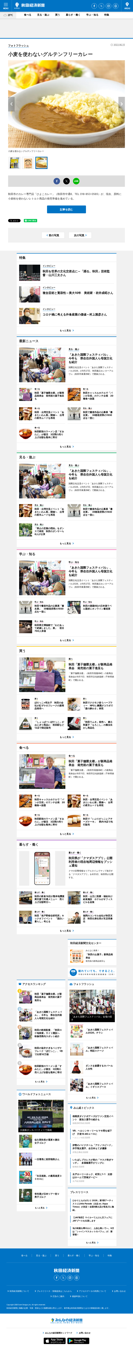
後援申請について (80, 1296)
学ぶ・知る (92, 14)
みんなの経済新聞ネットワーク (66, 1320)
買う (57, 14)
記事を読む (66, 209)
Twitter (101, 6)
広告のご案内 (58, 1296)
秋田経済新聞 (29, 5)
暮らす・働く (73, 14)
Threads (115, 6)
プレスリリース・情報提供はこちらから (54, 1291)
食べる (27, 14)
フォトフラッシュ (18, 45)
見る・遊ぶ (43, 14)
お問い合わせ (120, 1291)
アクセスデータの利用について (92, 1291)
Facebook (94, 6)
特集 (106, 14)
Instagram (108, 6)
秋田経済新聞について (19, 1291)
